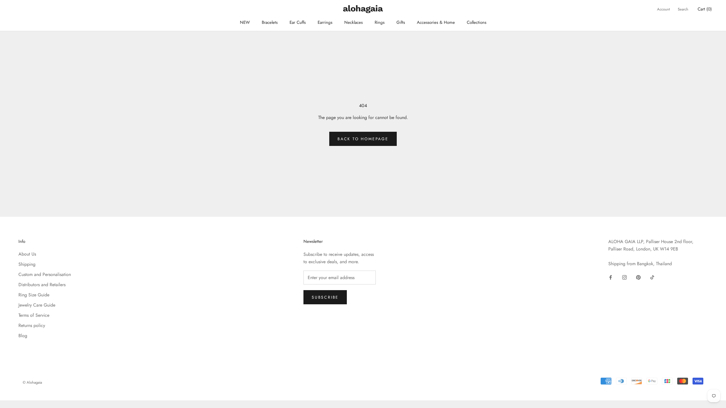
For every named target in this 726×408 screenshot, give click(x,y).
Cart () (705, 9)
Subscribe (325, 297)
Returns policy (31, 325)
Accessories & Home (436, 22)
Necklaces (353, 22)
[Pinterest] (638, 277)
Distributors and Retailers (42, 284)
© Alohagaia (32, 382)
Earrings (325, 22)
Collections (476, 22)
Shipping (26, 264)
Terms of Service (33, 315)
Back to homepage (363, 139)
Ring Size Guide (33, 295)
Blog (22, 335)
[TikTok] (652, 277)
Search (683, 9)
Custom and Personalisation (44, 274)
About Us (27, 254)
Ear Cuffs (298, 22)
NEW (245, 22)
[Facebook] (610, 277)
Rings (380, 22)
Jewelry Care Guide (36, 305)
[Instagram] (624, 277)
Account (663, 9)
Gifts (400, 22)
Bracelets (270, 22)
